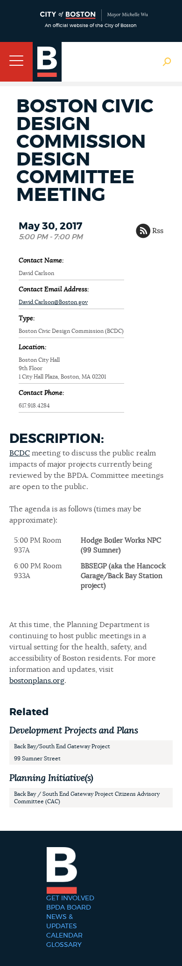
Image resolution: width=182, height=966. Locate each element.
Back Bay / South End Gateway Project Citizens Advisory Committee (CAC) (87, 797)
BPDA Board (68, 907)
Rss (157, 231)
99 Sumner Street (37, 758)
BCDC (19, 453)
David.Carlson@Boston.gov (53, 302)
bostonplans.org (36, 680)
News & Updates (61, 922)
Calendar (64, 935)
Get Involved (70, 898)
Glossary (64, 945)
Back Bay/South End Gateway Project (62, 746)
